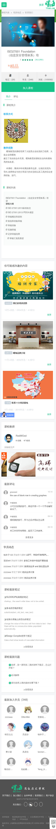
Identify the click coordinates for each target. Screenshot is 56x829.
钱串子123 (8, 554)
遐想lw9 (7, 560)
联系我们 (39, 795)
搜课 (41, 4)
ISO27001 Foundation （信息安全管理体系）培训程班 (23, 55)
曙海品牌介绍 (19, 352)
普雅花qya (42, 716)
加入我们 (17, 795)
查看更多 (29, 537)
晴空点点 (9, 734)
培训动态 (17, 12)
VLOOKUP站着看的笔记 (17, 596)
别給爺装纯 (25, 769)
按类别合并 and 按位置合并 (36, 566)
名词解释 (15, 675)
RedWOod (21, 435)
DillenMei (25, 716)
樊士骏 (9, 751)
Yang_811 (42, 769)
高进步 (26, 734)
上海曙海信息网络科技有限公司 (21, 823)
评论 (15, 96)
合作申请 (28, 795)
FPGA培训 (24, 819)
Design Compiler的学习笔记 (19, 635)
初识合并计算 (28, 572)
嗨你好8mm (8, 769)
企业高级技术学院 (37, 816)
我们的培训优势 (20, 303)
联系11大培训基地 (20, 402)
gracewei (13, 492)
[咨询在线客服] (28, 248)
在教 (18, 440)
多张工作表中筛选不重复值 (36, 560)
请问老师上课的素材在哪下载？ (25, 682)
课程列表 (5, 12)
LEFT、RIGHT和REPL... (37, 554)
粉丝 (27, 440)
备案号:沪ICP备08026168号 (27, 799)
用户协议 (50, 795)
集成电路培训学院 (19, 816)
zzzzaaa (7, 566)
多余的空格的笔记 (14, 608)
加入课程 (28, 88)
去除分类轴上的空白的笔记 (18, 619)
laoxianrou (42, 751)
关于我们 (6, 795)
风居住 (26, 751)
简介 (8, 96)
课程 (49, 4)
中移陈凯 (13, 502)
